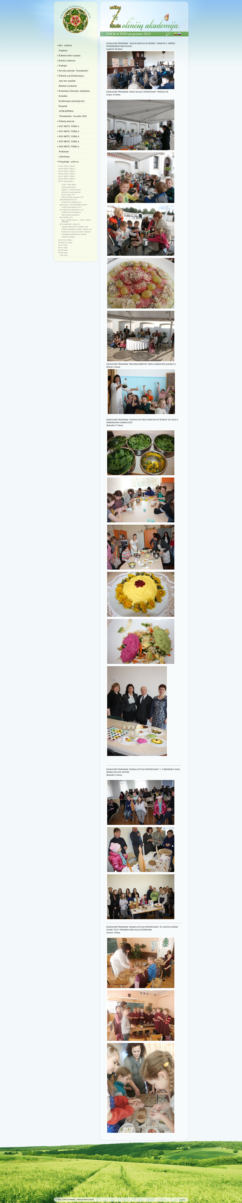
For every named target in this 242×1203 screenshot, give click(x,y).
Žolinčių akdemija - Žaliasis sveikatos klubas (75, 19)
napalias (182, 1199)
